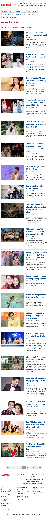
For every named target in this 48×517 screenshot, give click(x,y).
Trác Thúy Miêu (30, 218)
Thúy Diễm (33, 132)
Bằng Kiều (28, 388)
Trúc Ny (30, 111)
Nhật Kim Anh (34, 348)
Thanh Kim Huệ (40, 267)
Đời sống (17, 11)
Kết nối (39, 14)
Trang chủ (4, 11)
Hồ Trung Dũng (41, 175)
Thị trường (35, 11)
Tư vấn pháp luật (11, 17)
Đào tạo (11, 11)
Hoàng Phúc (32, 459)
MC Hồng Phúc (35, 323)
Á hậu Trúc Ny (29, 64)
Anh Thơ (40, 89)
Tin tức (23, 11)
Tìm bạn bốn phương (25, 27)
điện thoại (31, 46)
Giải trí (28, 11)
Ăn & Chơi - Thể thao (7, 14)
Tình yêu (4, 27)
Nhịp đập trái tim (19, 14)
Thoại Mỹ (33, 411)
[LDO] (12, 38)
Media (3, 17)
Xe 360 (34, 14)
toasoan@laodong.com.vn (8, 509)
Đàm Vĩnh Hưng (36, 304)
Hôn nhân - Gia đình (13, 27)
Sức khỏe (27, 14)
